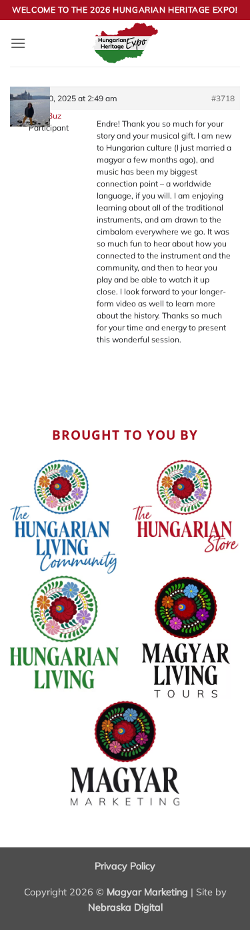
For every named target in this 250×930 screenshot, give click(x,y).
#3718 (223, 98)
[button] (18, 43)
